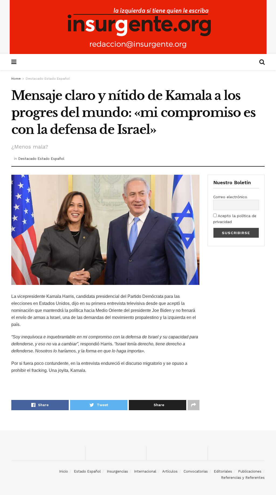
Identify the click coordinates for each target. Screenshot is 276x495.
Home (16, 78)
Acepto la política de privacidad (234, 219)
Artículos (170, 471)
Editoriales (223, 471)
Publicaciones (249, 471)
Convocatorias (196, 471)
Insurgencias (117, 471)
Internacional (145, 471)
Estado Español (87, 471)
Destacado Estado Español (48, 78)
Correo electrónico (230, 197)
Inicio (63, 471)
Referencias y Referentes (243, 478)
